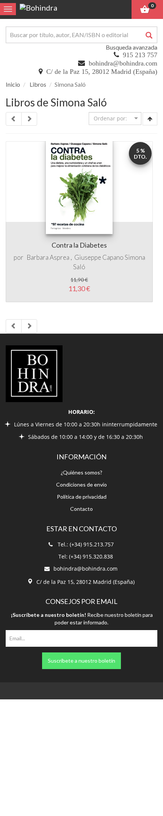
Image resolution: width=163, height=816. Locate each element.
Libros (38, 84)
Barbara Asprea (48, 257)
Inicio (13, 84)
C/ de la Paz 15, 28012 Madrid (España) (101, 71)
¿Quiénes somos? (81, 472)
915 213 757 (140, 54)
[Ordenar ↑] (150, 118)
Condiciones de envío (81, 484)
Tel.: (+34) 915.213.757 (86, 544)
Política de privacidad (82, 496)
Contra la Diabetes (79, 245)
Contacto (81, 509)
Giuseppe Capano (99, 257)
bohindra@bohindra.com (123, 63)
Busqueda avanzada (131, 47)
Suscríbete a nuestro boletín (81, 660)
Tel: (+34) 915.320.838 (85, 556)
